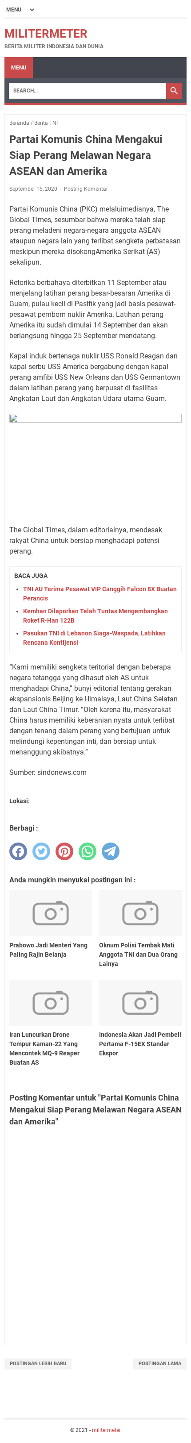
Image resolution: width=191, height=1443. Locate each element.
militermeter (46, 33)
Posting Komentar (86, 189)
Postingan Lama (160, 1363)
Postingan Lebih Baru (38, 1363)
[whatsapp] (87, 851)
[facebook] (18, 851)
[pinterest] (64, 851)
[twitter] (41, 851)
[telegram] (110, 851)
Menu (18, 68)
